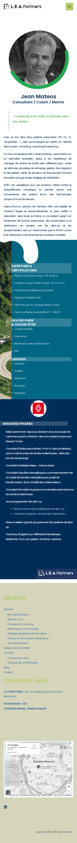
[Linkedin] (5, 807)
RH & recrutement (17, 614)
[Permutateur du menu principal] (69, 6)
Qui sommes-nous (18, 657)
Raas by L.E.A (15, 619)
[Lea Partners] (22, 6)
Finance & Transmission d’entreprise (28, 638)
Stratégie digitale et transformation (27, 633)
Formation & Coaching (20, 624)
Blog (6, 667)
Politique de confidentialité (22, 662)
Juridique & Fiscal (17, 642)
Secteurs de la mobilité (17, 647)
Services (8, 609)
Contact (8, 672)
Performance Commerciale (22, 628)
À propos (9, 652)
